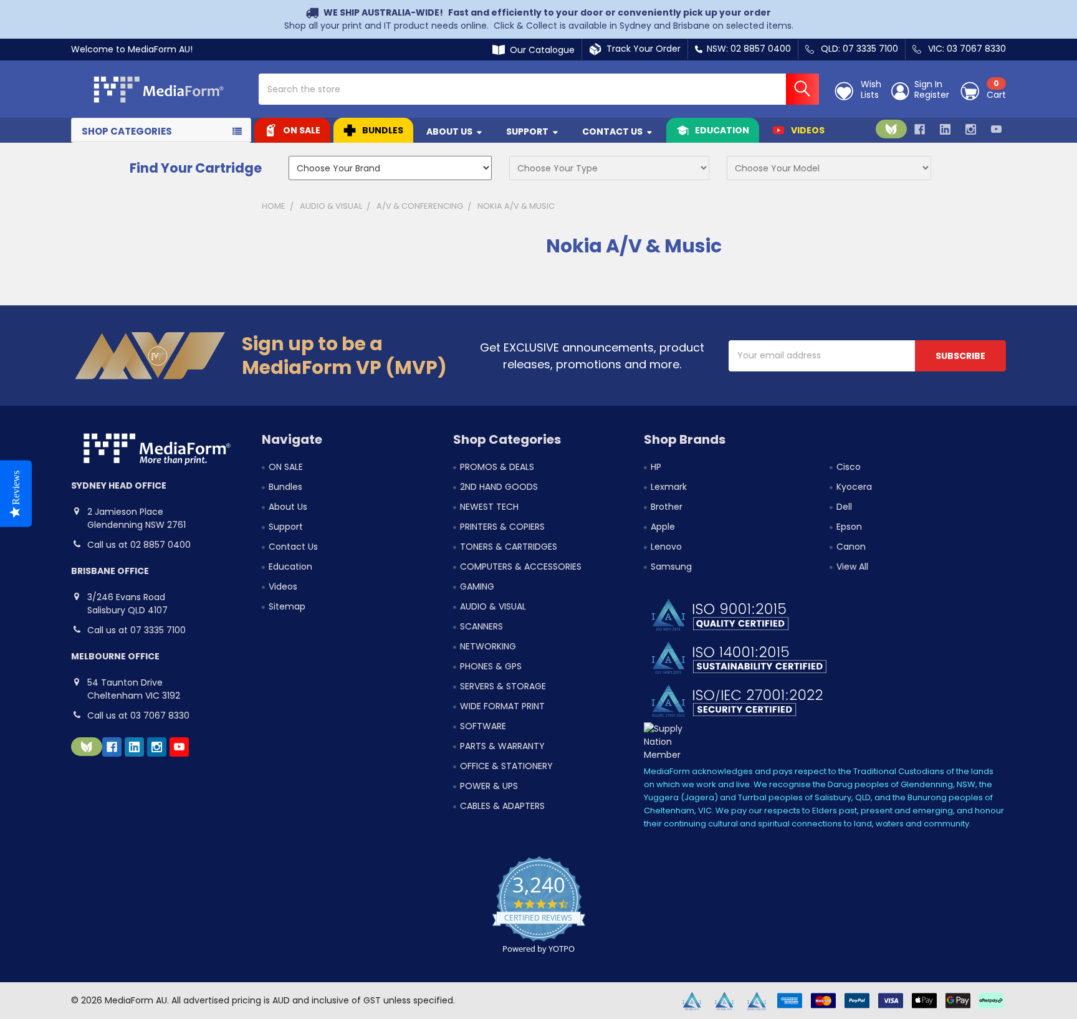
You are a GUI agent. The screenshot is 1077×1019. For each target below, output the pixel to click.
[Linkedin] (945, 129)
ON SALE (301, 130)
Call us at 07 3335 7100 (136, 630)
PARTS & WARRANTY (502, 746)
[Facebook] (919, 129)
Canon (851, 546)
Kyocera (854, 487)
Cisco (848, 467)
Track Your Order (641, 48)
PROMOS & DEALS (497, 467)
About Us (449, 131)
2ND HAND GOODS (499, 487)
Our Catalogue (540, 50)
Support (527, 131)
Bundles (382, 130)
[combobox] (539, 89)
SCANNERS (481, 626)
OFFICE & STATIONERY (506, 766)
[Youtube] (996, 129)
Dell (844, 506)
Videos (808, 130)
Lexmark (669, 487)
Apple (663, 526)
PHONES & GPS (491, 666)
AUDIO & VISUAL (493, 606)
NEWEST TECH (489, 506)
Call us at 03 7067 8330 (138, 715)
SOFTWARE (483, 726)
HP (656, 467)
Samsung (671, 566)
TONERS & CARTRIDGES (508, 546)
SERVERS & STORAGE (503, 686)
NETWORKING (488, 646)
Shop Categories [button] (127, 131)
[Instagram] (970, 129)
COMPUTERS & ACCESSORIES (521, 566)
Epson (849, 526)
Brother (666, 506)
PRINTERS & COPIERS (502, 526)
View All (852, 566)
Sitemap (287, 606)
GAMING (477, 586)
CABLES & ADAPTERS (502, 806)
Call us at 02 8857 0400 (139, 544)
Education (722, 130)
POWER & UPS (489, 786)
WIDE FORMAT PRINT (502, 706)
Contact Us (612, 131)
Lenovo (666, 546)
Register (931, 95)
